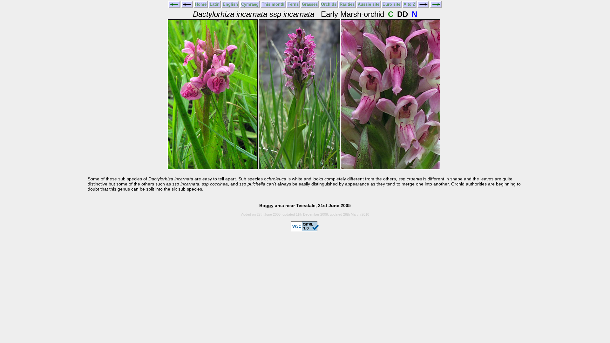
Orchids (328, 4)
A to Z (409, 4)
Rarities (347, 4)
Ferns (293, 4)
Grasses (310, 4)
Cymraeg (250, 4)
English (230, 4)
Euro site (391, 4)
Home (201, 4)
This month (273, 4)
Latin (215, 4)
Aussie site (368, 4)
